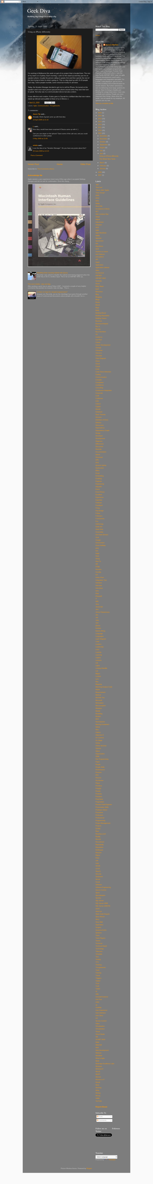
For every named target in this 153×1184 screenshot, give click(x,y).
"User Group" (100, 193)
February (103, 165)
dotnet (98, 454)
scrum (98, 868)
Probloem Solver (101, 810)
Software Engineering (103, 887)
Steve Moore (100, 917)
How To (98, 561)
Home (60, 164)
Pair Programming (102, 759)
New (97, 729)
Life (97, 663)
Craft (97, 396)
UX (97, 1018)
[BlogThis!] (47, 103)
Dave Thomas (101, 414)
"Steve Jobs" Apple (102, 190)
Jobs (97, 620)
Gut (97, 551)
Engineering (100, 484)
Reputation (99, 847)
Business (99, 321)
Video (98, 1023)
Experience (99, 497)
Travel (98, 975)
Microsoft (99, 700)
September (104, 145)
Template (99, 954)
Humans (98, 569)
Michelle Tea (100, 697)
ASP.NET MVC (101, 278)
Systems (99, 933)
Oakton (98, 732)
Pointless (99, 786)
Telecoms (99, 951)
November (104, 139)
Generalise (99, 532)
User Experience (101, 1010)
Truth (97, 986)
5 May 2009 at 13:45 (40, 138)
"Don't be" (99, 187)
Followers (99, 516)
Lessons (98, 660)
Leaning (98, 652)
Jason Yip (36, 114)
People (98, 764)
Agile (35, 106)
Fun (97, 521)
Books (98, 302)
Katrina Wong (100, 631)
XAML (98, 1098)
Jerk (97, 609)
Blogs (97, 299)
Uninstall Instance (102, 997)
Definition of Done (102, 420)
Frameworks (100, 518)
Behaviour (99, 291)
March (102, 162)
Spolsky (98, 898)
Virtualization (100, 1029)
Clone (98, 361)
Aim (97, 243)
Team (98, 935)
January (103, 168)
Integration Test (101, 580)
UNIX (97, 1002)
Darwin (98, 409)
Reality (98, 836)
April (101, 153)
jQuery (98, 625)
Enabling (99, 478)
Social (98, 882)
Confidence (100, 385)
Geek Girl (99, 526)
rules (97, 863)
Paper (98, 762)
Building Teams (101, 318)
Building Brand (101, 313)
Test (97, 957)
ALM (97, 249)
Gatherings (99, 524)
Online (98, 743)
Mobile (98, 711)
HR (97, 564)
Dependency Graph (102, 430)
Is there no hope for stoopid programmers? (52, 292)
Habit (97, 553)
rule (97, 860)
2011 (100, 127)
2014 (100, 119)
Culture (98, 404)
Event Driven (100, 492)
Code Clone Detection (103, 372)
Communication (43, 106)
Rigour (98, 855)
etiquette (99, 486)
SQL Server (100, 900)
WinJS (98, 1071)
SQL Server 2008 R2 (103, 906)
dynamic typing (101, 465)
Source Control (101, 890)
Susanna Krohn (101, 930)
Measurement (100, 692)
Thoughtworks (55, 106)
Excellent (99, 494)
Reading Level (101, 834)
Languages (99, 636)
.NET (97, 185)
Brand (98, 305)
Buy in (98, 326)
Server (98, 879)
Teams (98, 941)
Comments (102, 1120)
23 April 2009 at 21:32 (40, 120)
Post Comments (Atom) (46, 169)
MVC (97, 719)
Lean (97, 649)
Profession (99, 815)
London (98, 676)
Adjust (98, 219)
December (104, 136)
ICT (97, 575)
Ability (98, 203)
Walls (97, 1042)
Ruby (97, 858)
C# (97, 334)
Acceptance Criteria (102, 209)
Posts (100, 1116)
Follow (98, 513)
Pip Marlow (99, 780)
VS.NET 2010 (100, 1039)
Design (98, 433)
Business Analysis (102, 324)
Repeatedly (100, 844)
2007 (100, 175)
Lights (98, 665)
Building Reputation (102, 315)
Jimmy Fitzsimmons (103, 612)
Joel (97, 623)
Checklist (99, 356)
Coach (98, 366)
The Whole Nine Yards (107, 159)
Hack (97, 556)
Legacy (98, 657)
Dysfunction (100, 468)
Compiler (99, 380)
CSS (97, 401)
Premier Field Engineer (104, 804)
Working (98, 1087)
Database (99, 412)
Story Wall (99, 922)
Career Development (103, 345)
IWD (97, 601)
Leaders (98, 644)
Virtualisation (100, 1026)
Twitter (98, 989)
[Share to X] (50, 103)
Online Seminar (101, 746)
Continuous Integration (104, 390)
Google (98, 540)
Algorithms (99, 246)
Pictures (98, 778)
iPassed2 (99, 596)
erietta (35, 145)
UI (96, 991)
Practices (99, 796)
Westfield (99, 1055)
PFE (97, 775)
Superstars (99, 925)
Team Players (100, 938)
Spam (98, 893)
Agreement (99, 241)
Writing (98, 1093)
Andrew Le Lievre (102, 251)
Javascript (99, 607)
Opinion (98, 748)
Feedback (99, 505)
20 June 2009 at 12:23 (41, 151)
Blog (97, 294)
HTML (98, 567)
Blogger (89, 1168)
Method (98, 695)
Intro (97, 591)
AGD (97, 227)
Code (97, 369)
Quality (98, 828)
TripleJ (98, 981)
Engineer (99, 481)
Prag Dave (99, 799)
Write (97, 1090)
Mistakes (99, 708)
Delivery (98, 422)
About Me (99, 206)
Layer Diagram (101, 639)
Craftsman (99, 398)
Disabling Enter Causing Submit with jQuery (52, 273)
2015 (100, 116)
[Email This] (45, 103)
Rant (97, 831)
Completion (100, 382)
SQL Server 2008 (102, 903)
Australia (99, 281)
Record (98, 839)
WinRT (98, 1074)
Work (97, 1085)
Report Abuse (101, 1107)
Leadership (99, 647)
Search (98, 871)
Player (98, 783)
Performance (100, 770)
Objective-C (100, 735)
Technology (100, 949)
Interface (99, 583)
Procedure (99, 812)
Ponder (98, 791)
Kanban (98, 628)
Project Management (103, 823)
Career (98, 342)
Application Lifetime (102, 267)
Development (100, 438)
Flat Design (100, 511)
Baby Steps (100, 286)
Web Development (102, 1050)
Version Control (101, 1021)
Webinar (98, 1053)
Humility (98, 572)
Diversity (99, 449)
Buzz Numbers (101, 332)
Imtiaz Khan (100, 577)
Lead (97, 641)
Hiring (98, 559)
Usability (98, 1007)
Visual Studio (100, 1034)
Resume (98, 852)
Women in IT (100, 1079)
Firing (98, 508)
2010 (100, 130)
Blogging (99, 297)
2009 (100, 133)
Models (98, 716)
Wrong (98, 1096)
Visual (98, 1031)
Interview (99, 585)
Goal (97, 537)
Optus (98, 751)
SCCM (98, 866)
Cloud (98, 364)
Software (99, 884)
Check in (99, 353)
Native (98, 727)
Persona (98, 772)
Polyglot (98, 788)
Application (99, 265)
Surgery (98, 927)
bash (97, 289)
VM (97, 1037)
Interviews (99, 588)
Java (97, 604)
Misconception (101, 705)
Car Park (99, 340)
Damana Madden (112, 45)
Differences (100, 444)
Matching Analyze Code (104, 687)
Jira (97, 615)
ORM (97, 756)
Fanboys (99, 503)
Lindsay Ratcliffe (101, 668)
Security (98, 874)
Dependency (100, 428)
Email (97, 473)
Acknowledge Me (35, 175)
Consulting (99, 388)
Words (98, 1082)
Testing (98, 959)
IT (96, 599)
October (103, 142)
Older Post (85, 164)
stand (97, 908)
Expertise (99, 500)
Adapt (98, 217)
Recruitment (100, 842)
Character (99, 350)
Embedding (100, 476)
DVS (97, 462)
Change (98, 348)
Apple (98, 262)
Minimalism (99, 703)
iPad (97, 593)
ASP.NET (99, 275)
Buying (98, 329)
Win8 (97, 1061)
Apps (97, 270)
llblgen (98, 673)
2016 (100, 113)
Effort (97, 470)
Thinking (99, 965)
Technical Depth (101, 946)
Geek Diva (38, 10)
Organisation (100, 754)
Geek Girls (99, 529)
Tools (97, 970)
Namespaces (100, 722)
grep (97, 548)
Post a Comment (37, 155)
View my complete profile (104, 103)
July (101, 150)
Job (97, 617)
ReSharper (99, 850)
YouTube (99, 1101)
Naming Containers (102, 724)
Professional (100, 818)
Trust (97, 983)
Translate (112, 1160)
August (102, 147)
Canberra (99, 337)
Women (98, 1077)
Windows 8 (99, 1069)
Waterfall (99, 1045)
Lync (97, 679)
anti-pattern (100, 257)
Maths (98, 689)
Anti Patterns (100, 254)
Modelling (99, 714)
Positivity (99, 794)
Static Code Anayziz (103, 914)
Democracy (100, 425)
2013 (100, 121)
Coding (98, 374)
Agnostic (99, 238)
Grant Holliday (101, 545)
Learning (99, 655)
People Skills (100, 767)
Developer (99, 436)
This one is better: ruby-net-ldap (39, 284)
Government (100, 543)
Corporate (99, 393)
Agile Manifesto (101, 233)
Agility (98, 235)
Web (97, 1047)
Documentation (101, 452)
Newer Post (33, 164)
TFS (97, 962)
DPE (97, 460)
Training (98, 973)
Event (98, 489)
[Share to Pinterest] (54, 103)
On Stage (99, 740)
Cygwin (98, 406)
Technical (99, 943)
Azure (98, 283)
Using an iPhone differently (108, 156)
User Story (99, 1015)
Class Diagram (101, 358)
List (97, 671)
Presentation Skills (102, 807)
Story (97, 919)
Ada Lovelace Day (102, 214)
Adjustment (99, 222)
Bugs (97, 307)
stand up (99, 911)
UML (97, 994)
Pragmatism (100, 802)
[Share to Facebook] (52, 103)
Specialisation (100, 895)
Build (97, 310)
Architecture (100, 273)
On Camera (100, 738)
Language (99, 633)
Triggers (98, 978)
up (96, 1005)
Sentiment (99, 876)
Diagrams (99, 441)
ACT (97, 211)
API (97, 259)
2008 (100, 172)
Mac (97, 682)
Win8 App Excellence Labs (105, 1063)
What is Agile (100, 1058)
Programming (100, 820)
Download (99, 457)
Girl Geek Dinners (102, 535)
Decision (99, 417)
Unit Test (99, 999)
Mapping (99, 684)
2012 (100, 124)
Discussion (99, 446)
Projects (98, 826)
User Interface (101, 1013)
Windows (99, 1066)
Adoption (99, 225)
